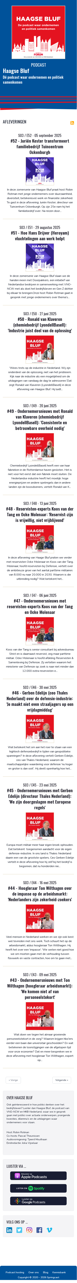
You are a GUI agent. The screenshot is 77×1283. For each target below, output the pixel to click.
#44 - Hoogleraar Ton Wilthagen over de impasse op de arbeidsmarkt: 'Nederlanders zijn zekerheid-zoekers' (40, 893)
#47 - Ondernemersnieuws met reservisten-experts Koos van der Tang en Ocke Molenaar (40, 606)
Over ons (33, 1272)
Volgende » (61, 1080)
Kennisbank (59, 1272)
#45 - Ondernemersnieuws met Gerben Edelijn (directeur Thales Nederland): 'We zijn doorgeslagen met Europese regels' (40, 798)
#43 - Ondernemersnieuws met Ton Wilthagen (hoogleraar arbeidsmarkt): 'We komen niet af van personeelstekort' (40, 988)
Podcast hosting (15, 1272)
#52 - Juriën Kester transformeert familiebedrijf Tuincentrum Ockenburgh (40, 146)
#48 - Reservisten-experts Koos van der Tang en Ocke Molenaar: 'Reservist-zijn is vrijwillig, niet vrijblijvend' (40, 514)
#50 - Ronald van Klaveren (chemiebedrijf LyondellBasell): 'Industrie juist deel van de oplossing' (40, 324)
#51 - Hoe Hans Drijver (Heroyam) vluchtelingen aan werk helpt (40, 235)
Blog (45, 1272)
